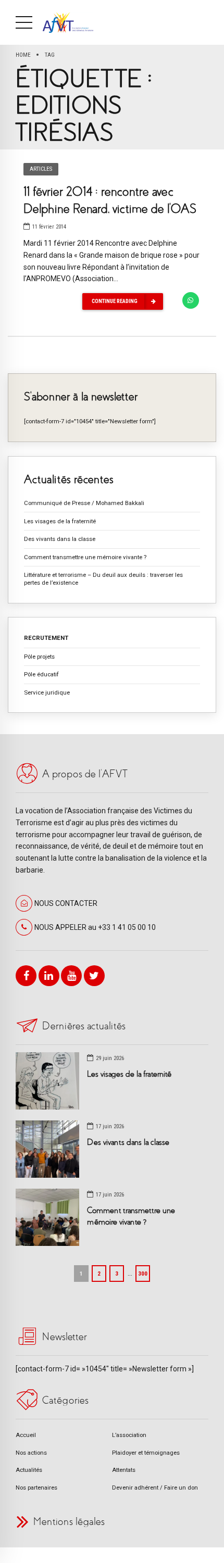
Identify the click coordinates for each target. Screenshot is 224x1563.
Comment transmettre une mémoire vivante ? (85, 557)
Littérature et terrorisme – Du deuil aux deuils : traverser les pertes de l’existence (103, 578)
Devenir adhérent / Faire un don (155, 1487)
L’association (129, 1435)
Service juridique (47, 692)
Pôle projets (39, 656)
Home (23, 54)
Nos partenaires (36, 1487)
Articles (41, 169)
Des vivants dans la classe (59, 539)
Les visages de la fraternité (60, 521)
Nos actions (31, 1452)
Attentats (123, 1469)
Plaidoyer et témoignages (146, 1452)
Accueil (26, 1435)
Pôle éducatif (41, 674)
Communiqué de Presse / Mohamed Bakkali (84, 503)
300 (142, 1273)
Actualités (29, 1469)
